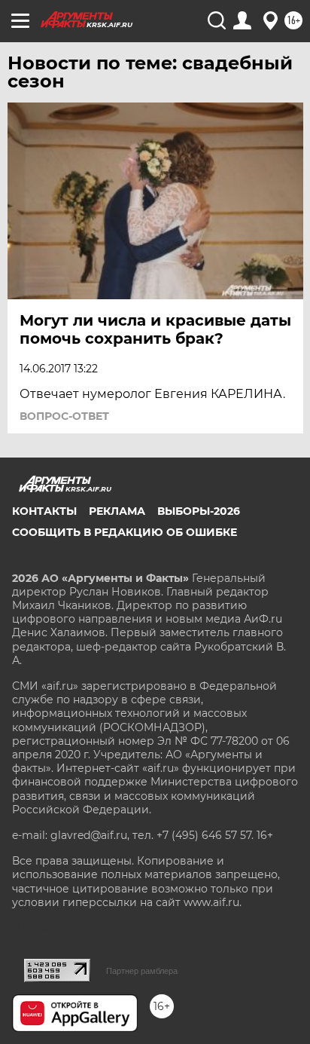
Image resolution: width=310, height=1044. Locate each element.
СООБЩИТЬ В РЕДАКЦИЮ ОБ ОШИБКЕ (124, 532)
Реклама (117, 511)
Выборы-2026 (198, 511)
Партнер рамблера (142, 970)
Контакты (44, 511)
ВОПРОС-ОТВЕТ (64, 416)
